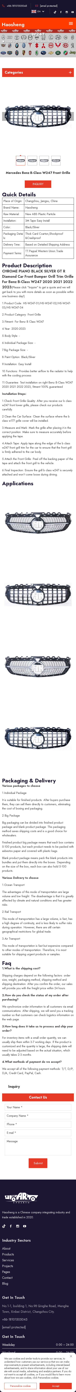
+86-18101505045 (16, 6)
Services (8, 1260)
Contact (7, 1277)
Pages (6, 1272)
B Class (61, 41)
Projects (7, 1266)
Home (9, 41)
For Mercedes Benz (42, 41)
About (6, 1248)
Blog (5, 1283)
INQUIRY (38, 184)
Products (22, 41)
